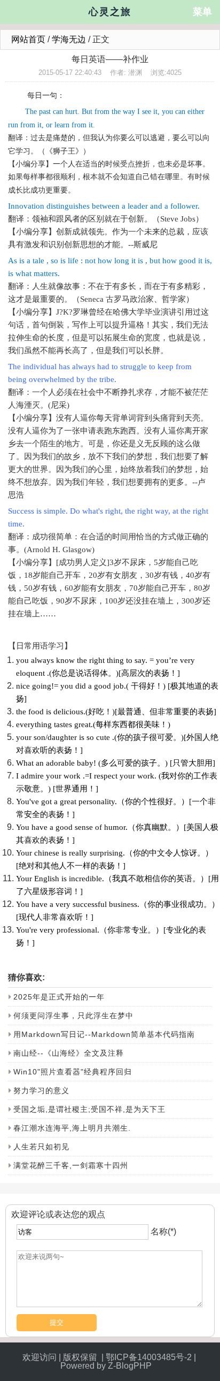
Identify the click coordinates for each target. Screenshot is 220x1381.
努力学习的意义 (41, 1090)
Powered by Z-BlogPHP (107, 1365)
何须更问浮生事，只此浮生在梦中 (73, 1015)
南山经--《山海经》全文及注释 (68, 1053)
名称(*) (163, 1231)
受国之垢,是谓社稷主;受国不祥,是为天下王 (89, 1109)
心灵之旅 (110, 11)
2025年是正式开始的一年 (59, 997)
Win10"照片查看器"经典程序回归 (72, 1071)
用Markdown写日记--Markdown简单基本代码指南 (104, 1034)
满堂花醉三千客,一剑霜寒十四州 (70, 1165)
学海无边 (69, 39)
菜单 (202, 11)
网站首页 (28, 39)
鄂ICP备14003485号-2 (149, 1357)
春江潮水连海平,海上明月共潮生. (72, 1128)
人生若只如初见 (41, 1146)
